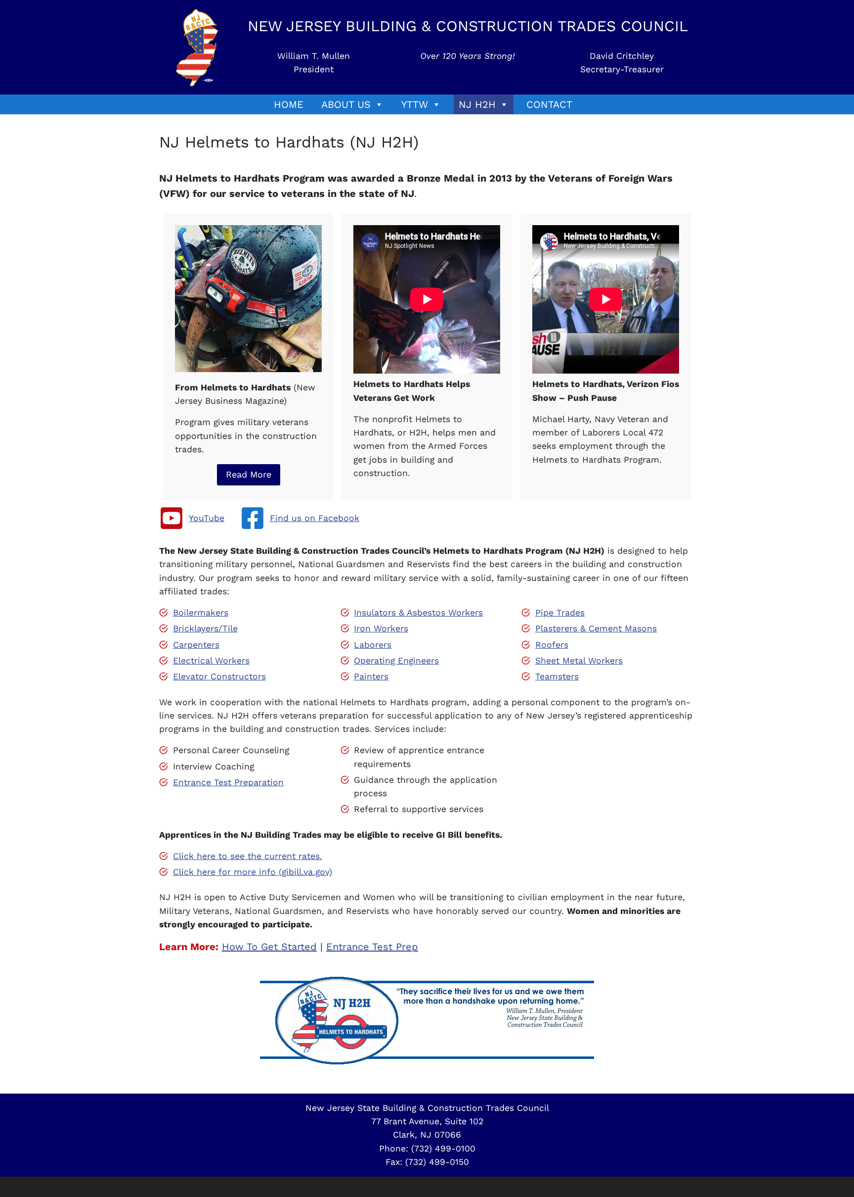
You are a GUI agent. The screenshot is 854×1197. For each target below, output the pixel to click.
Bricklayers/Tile (205, 628)
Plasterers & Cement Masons (596, 628)
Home (288, 104)
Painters (371, 676)
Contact (549, 104)
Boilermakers (200, 613)
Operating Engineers (396, 661)
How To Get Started (269, 947)
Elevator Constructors (219, 676)
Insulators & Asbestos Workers (418, 613)
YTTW (414, 104)
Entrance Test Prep (372, 947)
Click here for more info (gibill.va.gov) (252, 872)
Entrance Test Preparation (228, 782)
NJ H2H (477, 104)
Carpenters (196, 645)
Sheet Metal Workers (579, 661)
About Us (346, 104)
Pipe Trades (560, 613)
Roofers (551, 645)
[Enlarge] (309, 238)
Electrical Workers (211, 661)
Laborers (372, 645)
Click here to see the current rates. (247, 856)
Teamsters (557, 676)
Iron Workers (381, 628)
